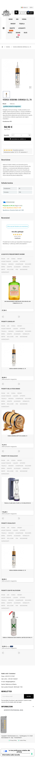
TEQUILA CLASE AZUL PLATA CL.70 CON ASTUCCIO (17, 503)
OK (29, 696)
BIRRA (3, 266)
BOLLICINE (10, 269)
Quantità (6, 135)
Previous (3, 317)
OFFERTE (22, 261)
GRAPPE (9, 266)
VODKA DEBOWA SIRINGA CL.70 (17, 368)
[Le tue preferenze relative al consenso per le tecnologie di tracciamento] (32, 754)
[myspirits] (6, 12)
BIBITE (3, 269)
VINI (17, 269)
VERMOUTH (26, 266)
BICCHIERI (28, 264)
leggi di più (18, 205)
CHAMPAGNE (19, 264)
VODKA (13, 258)
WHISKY (19, 258)
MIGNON (10, 264)
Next (19, 317)
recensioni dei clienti (2, 725)
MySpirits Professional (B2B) (13, 710)
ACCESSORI (17, 266)
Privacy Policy (13, 740)
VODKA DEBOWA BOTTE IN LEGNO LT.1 (17, 436)
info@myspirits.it (10, 681)
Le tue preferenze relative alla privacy (19, 751)
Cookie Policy (22, 740)
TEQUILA (3, 264)
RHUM (3, 258)
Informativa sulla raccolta (11, 755)
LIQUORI (15, 261)
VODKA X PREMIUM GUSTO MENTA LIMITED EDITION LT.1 (17, 637)
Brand (4, 103)
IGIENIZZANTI (5, 272)
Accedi (22, 13)
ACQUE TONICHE (6, 261)
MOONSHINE (23, 269)
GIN (8, 258)
